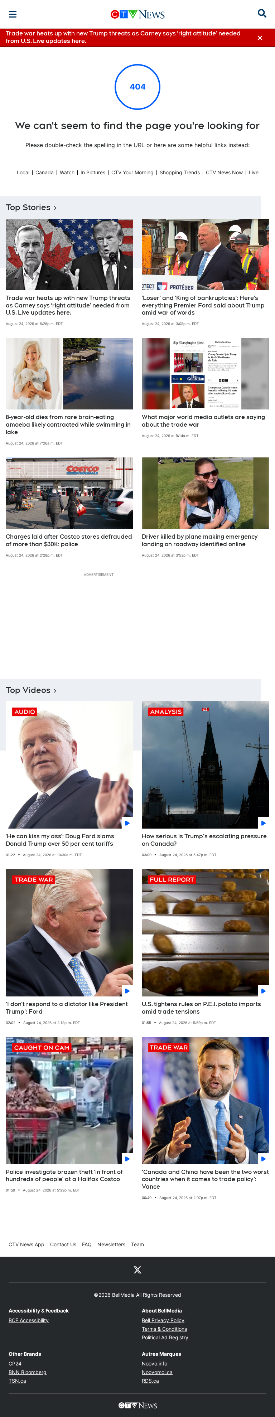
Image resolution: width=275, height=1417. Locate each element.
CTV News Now (224, 172)
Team (137, 1244)
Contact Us (63, 1244)
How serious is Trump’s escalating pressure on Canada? (204, 840)
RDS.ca (150, 1381)
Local (23, 172)
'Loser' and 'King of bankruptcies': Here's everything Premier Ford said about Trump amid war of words (203, 305)
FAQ (87, 1244)
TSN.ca (17, 1381)
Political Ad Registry (165, 1337)
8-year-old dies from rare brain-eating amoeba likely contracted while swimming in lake (68, 425)
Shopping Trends (180, 172)
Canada (44, 172)
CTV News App (26, 1244)
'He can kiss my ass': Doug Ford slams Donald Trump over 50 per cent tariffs (60, 840)
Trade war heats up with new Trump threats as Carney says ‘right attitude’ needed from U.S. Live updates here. (68, 305)
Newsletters (111, 1244)
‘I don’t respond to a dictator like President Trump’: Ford (67, 1008)
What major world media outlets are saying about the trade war (203, 421)
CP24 (15, 1363)
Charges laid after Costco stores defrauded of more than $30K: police (69, 540)
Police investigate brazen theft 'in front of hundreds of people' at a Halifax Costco (64, 1176)
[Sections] (13, 14)
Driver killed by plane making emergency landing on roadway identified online (199, 540)
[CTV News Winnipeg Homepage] (138, 14)
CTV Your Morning (132, 172)
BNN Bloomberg (28, 1372)
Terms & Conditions (164, 1329)
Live (254, 172)
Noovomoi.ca (157, 1372)
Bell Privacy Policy (163, 1320)
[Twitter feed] (137, 1269)
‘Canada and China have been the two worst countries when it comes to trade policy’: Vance (205, 1179)
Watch (67, 172)
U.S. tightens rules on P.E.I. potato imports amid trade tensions (201, 1008)
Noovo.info (154, 1363)
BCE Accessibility (29, 1320)
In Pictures (93, 172)
